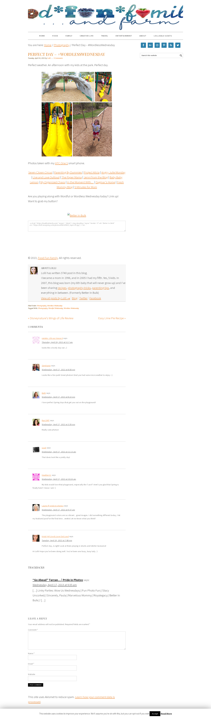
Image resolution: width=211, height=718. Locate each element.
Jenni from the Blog (96, 177)
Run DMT (46, 420)
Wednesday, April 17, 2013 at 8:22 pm (58, 397)
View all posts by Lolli (55, 298)
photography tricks (79, 288)
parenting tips (100, 288)
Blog (74, 298)
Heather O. (46, 475)
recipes (62, 288)
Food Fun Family (105, 14)
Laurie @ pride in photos (52, 505)
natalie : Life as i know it (52, 338)
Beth (44, 393)
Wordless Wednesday (54, 306)
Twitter (83, 298)
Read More (166, 713)
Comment (33, 629)
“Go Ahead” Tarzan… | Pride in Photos (58, 580)
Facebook (95, 298)
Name (31, 653)
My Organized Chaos (52, 182)
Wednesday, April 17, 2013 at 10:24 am (59, 479)
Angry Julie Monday (113, 172)
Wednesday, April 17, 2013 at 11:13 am (59, 451)
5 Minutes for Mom (85, 187)
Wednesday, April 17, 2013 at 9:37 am (58, 509)
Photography (41, 306)
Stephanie (46, 365)
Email (31, 663)
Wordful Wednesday (55, 308)
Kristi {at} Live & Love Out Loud (55, 536)
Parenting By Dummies (68, 172)
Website (31, 674)
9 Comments (58, 58)
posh (44, 447)
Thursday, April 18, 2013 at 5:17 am (57, 342)
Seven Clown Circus (40, 172)
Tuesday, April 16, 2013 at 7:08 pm (57, 540)
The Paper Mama (71, 177)
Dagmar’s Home (105, 182)
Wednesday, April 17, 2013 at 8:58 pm (58, 369)
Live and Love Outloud (46, 177)
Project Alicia (91, 172)
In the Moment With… (80, 182)
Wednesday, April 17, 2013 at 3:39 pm (58, 424)
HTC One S (61, 163)
